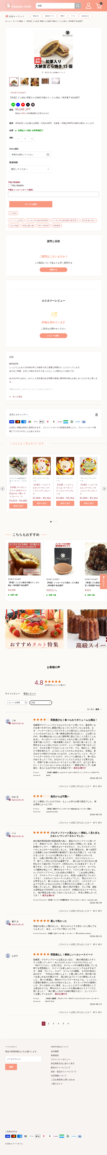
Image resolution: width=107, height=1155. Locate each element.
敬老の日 (36, 16)
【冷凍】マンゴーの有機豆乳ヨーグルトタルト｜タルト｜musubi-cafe (72, 900)
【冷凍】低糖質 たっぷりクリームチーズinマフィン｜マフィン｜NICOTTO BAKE (72, 773)
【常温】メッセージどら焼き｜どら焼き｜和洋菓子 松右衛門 (62, 584)
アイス (73, 16)
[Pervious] (2, 488)
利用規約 (55, 1055)
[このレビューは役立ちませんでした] (99, 786)
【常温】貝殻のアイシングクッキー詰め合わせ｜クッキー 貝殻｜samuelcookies (69, 810)
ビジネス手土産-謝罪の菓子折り (65, 220)
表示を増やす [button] (80, 768)
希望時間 (13, 162)
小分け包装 (14, 226)
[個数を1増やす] (32, 139)
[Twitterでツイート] (28, 104)
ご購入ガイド (57, 1084)
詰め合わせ (85, 16)
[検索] (78, 6)
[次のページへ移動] (68, 1024)
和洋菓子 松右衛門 (18, 93)
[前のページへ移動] (38, 1024)
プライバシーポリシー (60, 1059)
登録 (11, 1067)
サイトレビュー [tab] (12, 693)
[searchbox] (14, 703)
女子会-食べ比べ (88, 220)
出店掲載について (59, 1075)
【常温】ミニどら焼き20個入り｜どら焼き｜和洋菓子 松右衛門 (23, 583)
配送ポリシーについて (60, 1067)
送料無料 (56, 226)
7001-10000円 (43, 226)
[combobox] (55, 6)
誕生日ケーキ (49, 16)
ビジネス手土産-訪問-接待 (37, 220)
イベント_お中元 (16, 220)
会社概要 (55, 1051)
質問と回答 (53, 241)
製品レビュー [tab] (29, 693)
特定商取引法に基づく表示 (62, 1063)
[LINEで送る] (13, 104)
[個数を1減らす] (18, 139)
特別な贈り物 (28, 226)
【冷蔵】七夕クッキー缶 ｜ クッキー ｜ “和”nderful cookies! (69, 933)
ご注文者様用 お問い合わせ (63, 1079)
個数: (11, 138)
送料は (24, 113)
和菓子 (62, 16)
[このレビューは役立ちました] (94, 786)
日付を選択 (14, 149)
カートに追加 (31, 204)
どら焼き (13, 213)
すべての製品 (18, 21)
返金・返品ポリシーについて (63, 1071)
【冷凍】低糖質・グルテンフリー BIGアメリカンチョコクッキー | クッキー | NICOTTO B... (72, 999)
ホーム (7, 21)
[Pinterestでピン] (23, 104)
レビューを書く (53, 335)
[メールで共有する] (33, 104)
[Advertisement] (53, 1104)
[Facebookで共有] (18, 104)
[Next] (104, 488)
